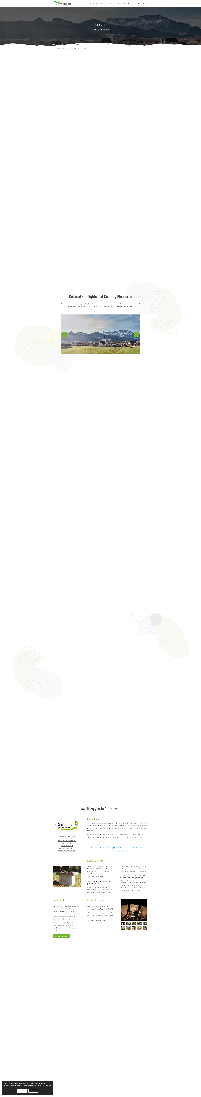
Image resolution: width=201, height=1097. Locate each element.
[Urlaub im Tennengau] (62, 3)
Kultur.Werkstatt (61, 909)
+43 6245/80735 (67, 846)
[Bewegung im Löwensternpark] (128, 923)
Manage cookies (33, 1090)
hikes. (134, 823)
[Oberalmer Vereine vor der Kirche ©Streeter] (123, 928)
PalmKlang (73, 909)
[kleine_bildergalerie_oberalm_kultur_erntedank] (145, 923)
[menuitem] (94, 3)
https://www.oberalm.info (67, 851)
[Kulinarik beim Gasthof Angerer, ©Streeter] (139, 928)
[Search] (146, 3)
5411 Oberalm (67, 843)
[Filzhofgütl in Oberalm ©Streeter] (134, 928)
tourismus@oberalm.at (67, 848)
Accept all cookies (22, 1090)
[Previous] (64, 334)
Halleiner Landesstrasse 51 (67, 841)
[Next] (136, 334)
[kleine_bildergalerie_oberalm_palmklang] (134, 909)
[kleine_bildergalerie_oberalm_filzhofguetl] (134, 923)
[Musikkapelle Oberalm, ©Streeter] (139, 923)
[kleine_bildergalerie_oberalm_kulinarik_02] (128, 928)
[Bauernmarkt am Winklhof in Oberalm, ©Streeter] (145, 928)
